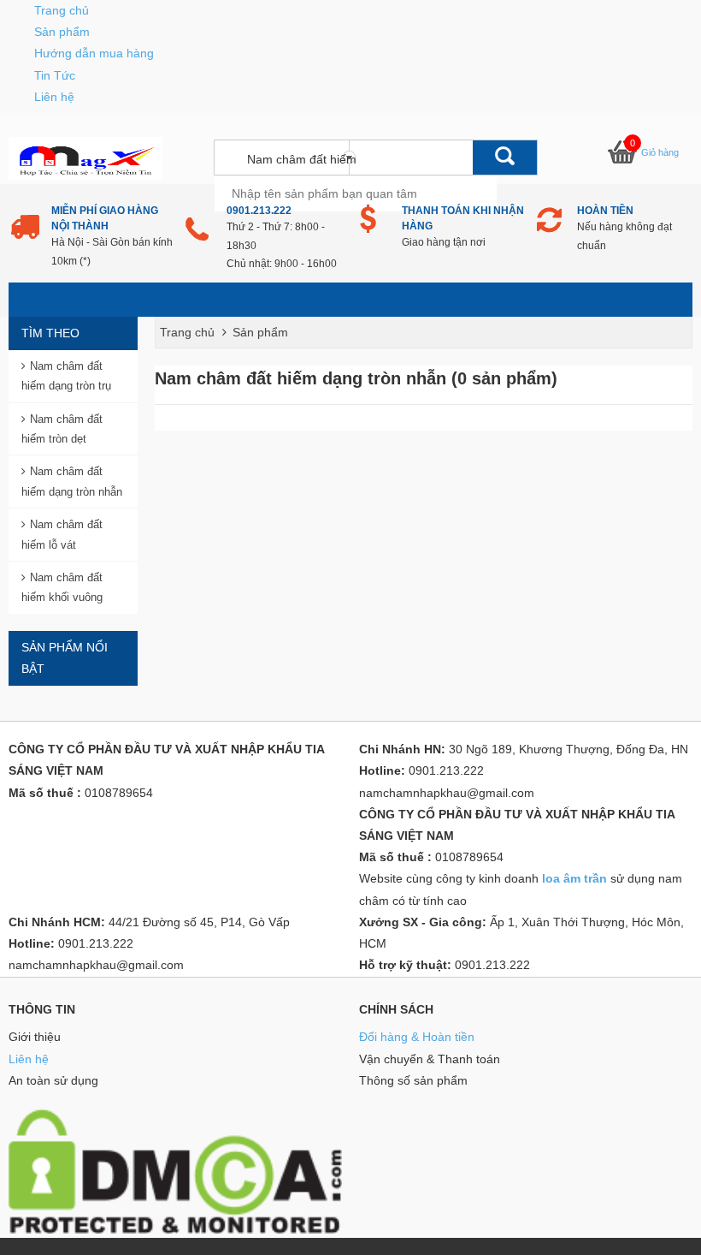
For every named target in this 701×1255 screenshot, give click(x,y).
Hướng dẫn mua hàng (94, 53)
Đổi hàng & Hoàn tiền (416, 1037)
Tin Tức (54, 75)
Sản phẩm (62, 32)
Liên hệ (54, 97)
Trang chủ (61, 10)
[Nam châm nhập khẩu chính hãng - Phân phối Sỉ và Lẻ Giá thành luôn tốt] (85, 157)
